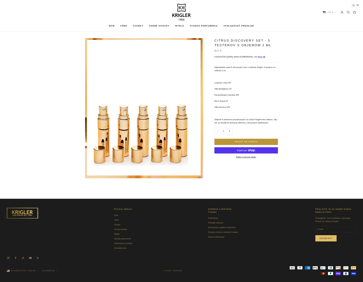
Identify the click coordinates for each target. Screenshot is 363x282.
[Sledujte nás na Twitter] (37, 257)
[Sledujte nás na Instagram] (8, 257)
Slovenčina (49, 271)
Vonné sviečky (159, 26)
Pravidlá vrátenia (215, 223)
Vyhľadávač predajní (238, 26)
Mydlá (179, 26)
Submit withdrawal (216, 237)
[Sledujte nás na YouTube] (30, 257)
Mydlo (117, 234)
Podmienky (213, 218)
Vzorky (138, 26)
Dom (112, 26)
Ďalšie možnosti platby (246, 157)
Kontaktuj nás (120, 248)
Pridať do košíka (246, 142)
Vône (123, 26)
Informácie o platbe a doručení (222, 227)
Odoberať (326, 238)
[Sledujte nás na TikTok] (23, 257)
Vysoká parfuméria (204, 26)
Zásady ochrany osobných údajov (223, 232)
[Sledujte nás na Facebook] (15, 257)
